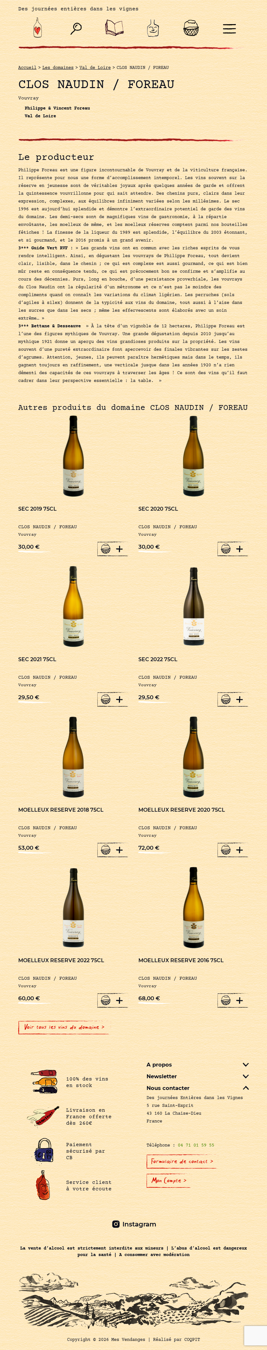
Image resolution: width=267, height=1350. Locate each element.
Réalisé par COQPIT (176, 1340)
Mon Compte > (169, 1181)
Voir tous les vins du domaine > (65, 1027)
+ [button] (119, 548)
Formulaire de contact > (182, 1161)
